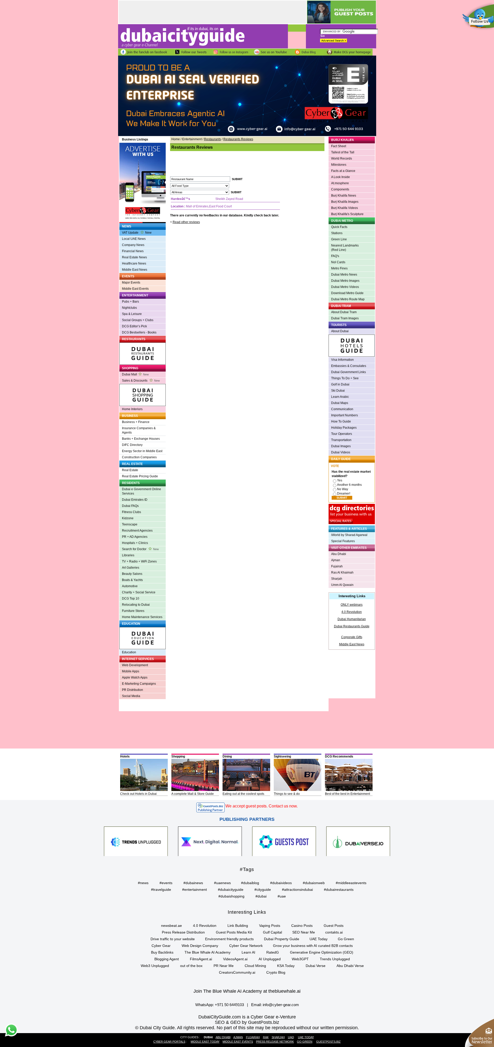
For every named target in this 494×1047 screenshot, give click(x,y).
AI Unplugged (270, 959)
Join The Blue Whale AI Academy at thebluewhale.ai (247, 991)
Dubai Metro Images (345, 281)
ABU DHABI (223, 1037)
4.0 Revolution (351, 612)
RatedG (272, 952)
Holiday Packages (344, 427)
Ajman (335, 560)
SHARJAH (278, 1037)
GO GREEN (304, 1041)
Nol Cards (338, 262)
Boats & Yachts (132, 580)
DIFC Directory (132, 445)
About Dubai (340, 331)
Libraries (128, 555)
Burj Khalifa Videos (344, 208)
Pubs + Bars (130, 301)
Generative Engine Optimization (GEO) (321, 952)
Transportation (341, 440)
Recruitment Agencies (137, 530)
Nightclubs (129, 308)
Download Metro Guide (347, 293)
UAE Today (319, 939)
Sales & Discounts (141, 380)
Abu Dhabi (338, 554)
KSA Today (286, 966)
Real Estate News (134, 257)
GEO (235, 1022)
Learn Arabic (340, 397)
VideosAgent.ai (235, 959)
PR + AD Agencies (134, 537)
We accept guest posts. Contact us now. (261, 806)
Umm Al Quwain (342, 585)
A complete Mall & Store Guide (192, 794)
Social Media (131, 696)
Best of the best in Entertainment (347, 794)
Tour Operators (341, 434)
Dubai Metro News (344, 274)
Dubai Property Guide (281, 939)
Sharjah (336, 578)
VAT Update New (137, 232)
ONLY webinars (352, 604)
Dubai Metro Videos (345, 287)
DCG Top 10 (130, 598)
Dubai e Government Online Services (141, 491)
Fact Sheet (338, 146)
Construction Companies (139, 457)
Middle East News (134, 269)
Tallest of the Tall (342, 152)
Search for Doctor (140, 549)
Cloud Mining (255, 966)
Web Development (135, 665)
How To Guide (341, 421)
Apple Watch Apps (134, 677)
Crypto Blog (275, 972)
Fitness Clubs (131, 512)
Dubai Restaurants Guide (351, 626)
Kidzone (128, 518)
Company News (133, 245)
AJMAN (238, 1037)
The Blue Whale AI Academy (207, 952)
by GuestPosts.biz (260, 1022)
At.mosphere (340, 183)
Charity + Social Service (138, 592)
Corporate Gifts (351, 637)
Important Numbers (344, 415)
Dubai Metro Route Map (348, 299)
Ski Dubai (338, 390)
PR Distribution (132, 690)
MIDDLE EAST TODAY (205, 1041)
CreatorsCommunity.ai (237, 972)
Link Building (237, 925)
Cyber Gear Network (246, 946)
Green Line (339, 239)
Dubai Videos (340, 452)
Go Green (346, 939)
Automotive (130, 586)
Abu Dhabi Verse (350, 966)
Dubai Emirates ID (134, 499)
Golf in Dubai (340, 384)
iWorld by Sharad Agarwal (349, 535)
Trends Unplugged (335, 959)
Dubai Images (341, 446)
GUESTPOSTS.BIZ (328, 1041)
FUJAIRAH (253, 1037)
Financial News (133, 251)
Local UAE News (134, 239)
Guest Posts (333, 925)
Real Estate (130, 470)
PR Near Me (224, 966)
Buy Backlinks (162, 952)
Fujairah (337, 566)
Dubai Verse (315, 966)
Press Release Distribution (183, 932)
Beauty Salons (132, 574)
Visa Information (342, 360)
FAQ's (335, 256)
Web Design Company (200, 946)
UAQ (291, 1037)
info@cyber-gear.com (281, 1004)
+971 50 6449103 (229, 1004)
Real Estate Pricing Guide (140, 476)
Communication (342, 409)
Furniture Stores (133, 611)
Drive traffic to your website (173, 939)
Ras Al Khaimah (342, 572)
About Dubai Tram (344, 312)
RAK (266, 1037)
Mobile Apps (130, 671)
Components (340, 189)
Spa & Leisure (132, 314)
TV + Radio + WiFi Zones (139, 561)
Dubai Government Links (348, 372)
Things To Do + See (345, 378)
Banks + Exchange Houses (141, 439)
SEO (220, 1022)
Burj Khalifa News (343, 195)
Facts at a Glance (343, 171)
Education (129, 652)
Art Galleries (130, 567)
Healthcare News (134, 263)
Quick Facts (339, 227)
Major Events (131, 282)
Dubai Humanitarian (352, 619)
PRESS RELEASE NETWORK (275, 1041)
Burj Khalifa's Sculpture (347, 214)
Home (175, 139)
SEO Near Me (303, 932)
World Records (341, 158)
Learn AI (248, 952)
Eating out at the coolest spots (243, 794)
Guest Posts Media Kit (234, 932)
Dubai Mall (135, 374)
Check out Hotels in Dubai (138, 794)
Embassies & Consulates (348, 366)
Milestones (338, 164)
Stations (336, 233)
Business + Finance (135, 422)
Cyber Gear (161, 946)
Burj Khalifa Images (344, 202)
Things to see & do (287, 794)
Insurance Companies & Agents (139, 430)
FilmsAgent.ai (201, 959)
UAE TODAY (306, 1037)
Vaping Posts (269, 925)
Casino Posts (302, 925)
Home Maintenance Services (142, 617)
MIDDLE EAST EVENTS (238, 1041)
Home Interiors (132, 409)
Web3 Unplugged (155, 966)
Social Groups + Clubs (137, 320)
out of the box (191, 966)
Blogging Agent (166, 959)
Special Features (343, 541)
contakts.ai (334, 932)
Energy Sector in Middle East (142, 451)
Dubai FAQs (130, 506)
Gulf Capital (272, 932)
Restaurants (212, 139)
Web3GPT (300, 959)
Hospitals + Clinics (135, 543)
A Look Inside (340, 177)
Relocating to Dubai (136, 604)
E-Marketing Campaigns (139, 683)
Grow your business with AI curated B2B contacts (313, 946)
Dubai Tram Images (345, 318)
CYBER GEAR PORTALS (169, 1041)
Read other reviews (186, 222)
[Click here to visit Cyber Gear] (247, 135)
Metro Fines (339, 268)
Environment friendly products (229, 939)
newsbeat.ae (171, 925)
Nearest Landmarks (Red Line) (345, 248)
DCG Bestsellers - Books (139, 332)
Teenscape (129, 524)
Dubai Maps (339, 403)
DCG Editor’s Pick (134, 326)
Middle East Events (135, 289)
